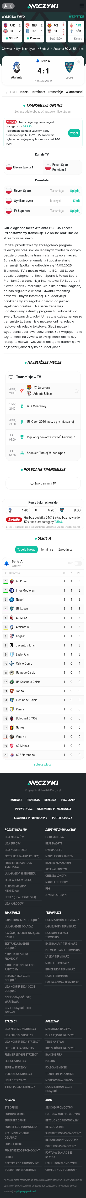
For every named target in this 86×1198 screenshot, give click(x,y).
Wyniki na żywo (13, 17)
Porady (50, 1061)
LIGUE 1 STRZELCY (15, 1080)
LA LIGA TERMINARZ (57, 956)
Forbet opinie (14, 1144)
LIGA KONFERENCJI (16, 850)
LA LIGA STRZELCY (15, 1061)
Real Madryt (53, 843)
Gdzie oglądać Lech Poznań (18, 1010)
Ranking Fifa (53, 1055)
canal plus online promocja (16, 957)
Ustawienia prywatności (54, 809)
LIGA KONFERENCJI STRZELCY (22, 1042)
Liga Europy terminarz (60, 926)
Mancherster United (59, 856)
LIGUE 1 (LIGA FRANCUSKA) (20, 897)
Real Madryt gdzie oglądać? (17, 1135)
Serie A (44, 48)
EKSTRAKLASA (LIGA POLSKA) (22, 856)
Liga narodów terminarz (62, 982)
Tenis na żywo (54, 1042)
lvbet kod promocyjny (60, 1146)
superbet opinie (15, 1120)
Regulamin (68, 799)
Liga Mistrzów (14, 837)
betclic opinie (54, 1127)
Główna (7, 48)
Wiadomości (74, 91)
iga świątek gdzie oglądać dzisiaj (22, 935)
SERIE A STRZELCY (16, 1067)
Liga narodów (14, 904)
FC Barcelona (54, 837)
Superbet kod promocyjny (63, 1133)
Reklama (50, 799)
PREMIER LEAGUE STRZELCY (21, 1055)
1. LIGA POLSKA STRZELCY (20, 1087)
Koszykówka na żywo (60, 1048)
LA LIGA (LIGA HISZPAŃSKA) (20, 873)
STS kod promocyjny (59, 1107)
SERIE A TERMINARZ (57, 963)
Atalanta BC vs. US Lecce (69, 48)
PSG (47, 889)
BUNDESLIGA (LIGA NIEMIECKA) (15, 889)
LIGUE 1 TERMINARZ (56, 976)
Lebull (9, 1157)
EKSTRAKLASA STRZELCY (19, 1048)
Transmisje (55, 91)
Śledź (76, 201)
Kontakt (16, 799)
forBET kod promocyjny (21, 1127)
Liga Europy (13, 843)
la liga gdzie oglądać (19, 926)
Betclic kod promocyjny (62, 1120)
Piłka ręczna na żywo (60, 1035)
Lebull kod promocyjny (61, 1163)
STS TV (27, 126)
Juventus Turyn (55, 895)
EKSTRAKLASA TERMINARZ (61, 944)
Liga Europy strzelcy (19, 1035)
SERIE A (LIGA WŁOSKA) (18, 880)
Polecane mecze (56, 1067)
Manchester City (56, 882)
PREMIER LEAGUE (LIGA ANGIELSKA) (18, 865)
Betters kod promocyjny (22, 1163)
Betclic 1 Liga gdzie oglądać (17, 978)
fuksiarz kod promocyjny (22, 1150)
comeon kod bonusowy (61, 1170)
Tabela (23, 91)
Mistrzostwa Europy (59, 1080)
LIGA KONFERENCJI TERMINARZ (56, 935)
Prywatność (23, 809)
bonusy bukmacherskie (20, 1170)
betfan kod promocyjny (61, 1140)
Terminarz (38, 91)
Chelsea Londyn (55, 876)
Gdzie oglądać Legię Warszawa (18, 999)
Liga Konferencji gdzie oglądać (20, 989)
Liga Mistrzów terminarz (62, 920)
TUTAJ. (58, 521)
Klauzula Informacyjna (30, 818)
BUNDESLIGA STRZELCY (18, 1074)
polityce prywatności (26, 1191)
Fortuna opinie (15, 1114)
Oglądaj (75, 191)
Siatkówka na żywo (58, 1029)
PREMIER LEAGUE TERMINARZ (62, 950)
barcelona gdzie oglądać (22, 920)
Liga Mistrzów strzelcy (20, 1029)
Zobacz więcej (43, 764)
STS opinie (11, 1107)
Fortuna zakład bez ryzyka (58, 1155)
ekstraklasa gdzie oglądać (17, 946)
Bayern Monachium (58, 863)
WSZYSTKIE (76, 17)
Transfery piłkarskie (59, 1074)
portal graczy (62, 818)
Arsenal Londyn (56, 869)
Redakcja (33, 799)
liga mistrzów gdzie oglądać (58, 1089)
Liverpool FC (53, 850)
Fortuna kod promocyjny (62, 1114)
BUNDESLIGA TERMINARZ (60, 969)
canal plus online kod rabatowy (19, 967)
